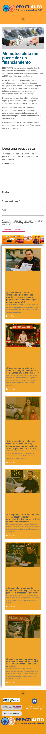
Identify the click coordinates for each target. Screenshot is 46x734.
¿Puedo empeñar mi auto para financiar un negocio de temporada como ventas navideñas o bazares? (22, 370)
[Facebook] (34, 701)
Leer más (10, 316)
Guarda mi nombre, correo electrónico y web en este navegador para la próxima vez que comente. (22, 222)
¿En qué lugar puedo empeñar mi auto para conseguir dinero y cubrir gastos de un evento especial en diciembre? (22, 662)
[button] (23, 19)
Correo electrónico (11, 201)
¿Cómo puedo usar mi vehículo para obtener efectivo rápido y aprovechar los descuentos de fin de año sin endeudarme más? (23, 518)
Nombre (6, 192)
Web (4, 210)
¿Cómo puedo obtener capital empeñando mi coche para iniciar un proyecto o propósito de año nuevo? (23, 590)
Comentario (8, 163)
